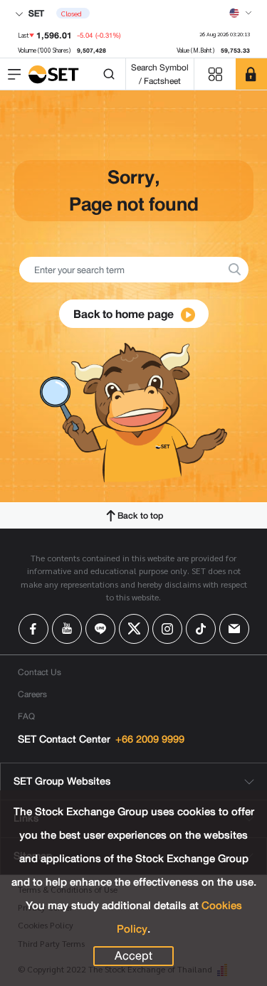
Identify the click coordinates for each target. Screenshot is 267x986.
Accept (133, 956)
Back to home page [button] (125, 314)
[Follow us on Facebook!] (33, 629)
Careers (32, 694)
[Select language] (240, 13)
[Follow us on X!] (134, 629)
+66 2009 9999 (149, 739)
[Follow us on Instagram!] (167, 629)
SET (35, 13)
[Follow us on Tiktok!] (200, 629)
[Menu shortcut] (215, 74)
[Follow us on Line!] (100, 629)
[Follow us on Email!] (234, 629)
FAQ (26, 716)
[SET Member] (251, 74)
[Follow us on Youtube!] (67, 629)
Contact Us (39, 671)
